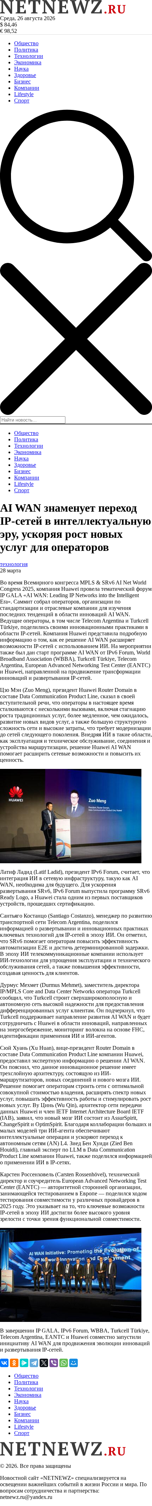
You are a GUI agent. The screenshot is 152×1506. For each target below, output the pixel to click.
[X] (44, 1363)
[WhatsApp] (63, 1363)
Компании (26, 88)
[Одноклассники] (14, 1363)
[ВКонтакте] (4, 1363)
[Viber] (53, 1363)
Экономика (27, 62)
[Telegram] (34, 1363)
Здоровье (25, 75)
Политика (26, 50)
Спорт (21, 101)
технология (14, 564)
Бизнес (22, 81)
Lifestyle (24, 94)
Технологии (28, 56)
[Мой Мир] (73, 1363)
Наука (21, 69)
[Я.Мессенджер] (24, 1363)
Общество (26, 43)
